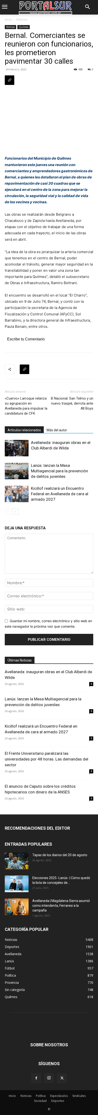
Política (41, 1096)
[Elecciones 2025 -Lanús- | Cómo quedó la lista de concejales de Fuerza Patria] (17, 883)
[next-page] (15, 512)
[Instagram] (49, 1078)
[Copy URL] (9, 80)
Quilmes (23, 27)
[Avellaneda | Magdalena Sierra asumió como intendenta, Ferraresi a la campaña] (17, 906)
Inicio (8, 19)
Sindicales (79, 1096)
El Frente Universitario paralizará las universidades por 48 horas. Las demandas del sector (46, 759)
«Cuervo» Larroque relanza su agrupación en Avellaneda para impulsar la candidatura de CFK (26, 406)
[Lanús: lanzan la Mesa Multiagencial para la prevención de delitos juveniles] (17, 471)
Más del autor (57, 430)
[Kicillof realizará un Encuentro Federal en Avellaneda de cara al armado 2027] (17, 494)
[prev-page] (8, 512)
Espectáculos (59, 1096)
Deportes (57, 1101)
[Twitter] (62, 1078)
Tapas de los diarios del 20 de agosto (59, 855)
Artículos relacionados (24, 430)
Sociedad (40, 1101)
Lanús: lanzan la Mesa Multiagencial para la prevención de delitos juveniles (59, 471)
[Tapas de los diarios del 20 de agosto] (17, 861)
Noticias (21, 19)
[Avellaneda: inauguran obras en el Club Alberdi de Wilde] (17, 448)
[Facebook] (36, 1078)
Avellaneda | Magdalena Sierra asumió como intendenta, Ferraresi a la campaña (61, 905)
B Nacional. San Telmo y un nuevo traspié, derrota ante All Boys (72, 403)
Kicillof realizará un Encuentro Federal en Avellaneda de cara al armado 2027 (59, 494)
